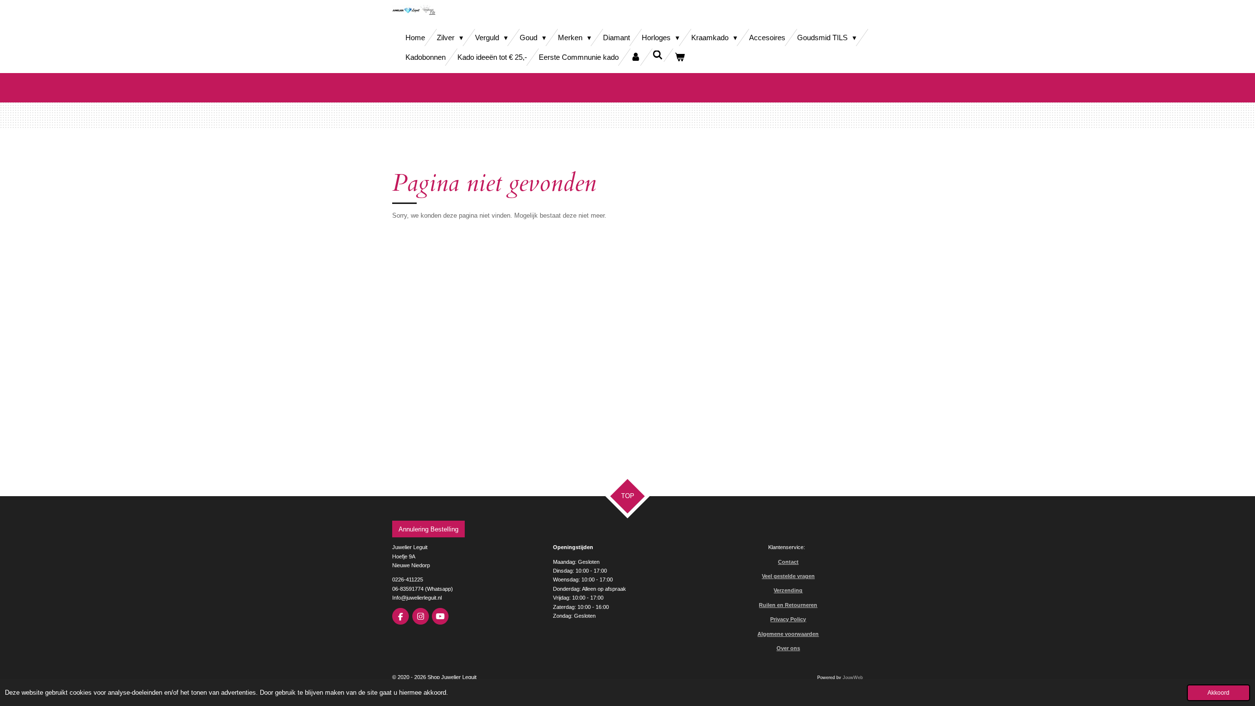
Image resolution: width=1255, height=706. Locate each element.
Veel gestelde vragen (788, 576)
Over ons (788, 648)
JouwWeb (853, 677)
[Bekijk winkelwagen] (680, 57)
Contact (788, 562)
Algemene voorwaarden (788, 634)
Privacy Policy (788, 619)
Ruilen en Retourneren (788, 605)
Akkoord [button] (1218, 692)
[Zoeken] (658, 55)
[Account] (636, 57)
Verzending (788, 590)
